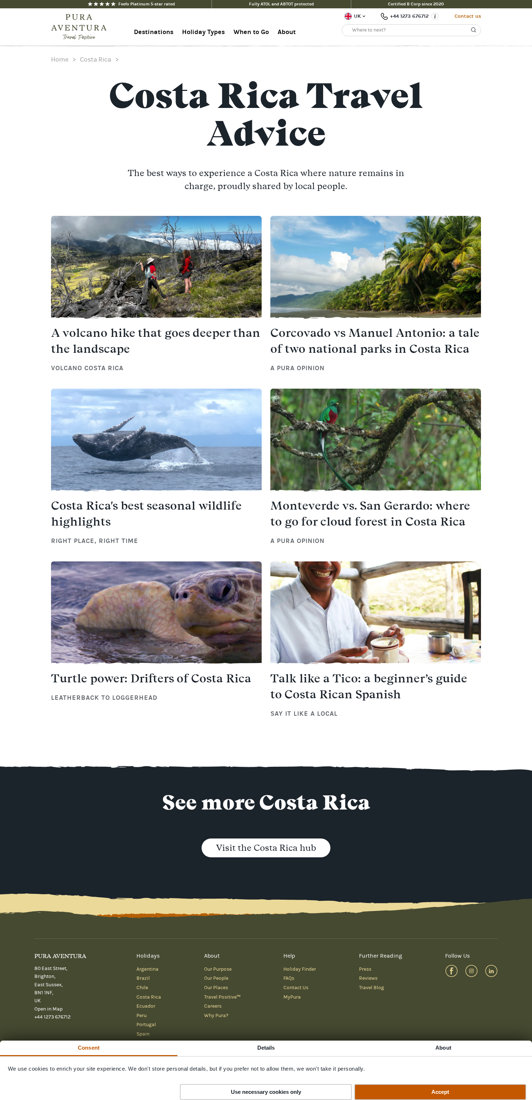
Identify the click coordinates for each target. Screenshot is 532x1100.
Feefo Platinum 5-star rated (146, 4)
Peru (141, 1016)
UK (357, 16)
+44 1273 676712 (409, 16)
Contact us (468, 16)
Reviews (368, 978)
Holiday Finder (299, 969)
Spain (142, 1034)
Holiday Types (203, 32)
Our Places (216, 988)
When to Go (251, 32)
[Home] (81, 27)
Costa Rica (95, 59)
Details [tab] (266, 1048)
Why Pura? (216, 1016)
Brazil (143, 978)
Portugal (146, 1025)
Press (365, 969)
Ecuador (145, 1006)
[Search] (474, 30)
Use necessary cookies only (266, 1092)
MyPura (292, 997)
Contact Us (295, 988)
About (287, 32)
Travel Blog (371, 988)
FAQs (288, 978)
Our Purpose (218, 969)
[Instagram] (471, 971)
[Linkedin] (491, 971)
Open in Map (48, 1009)
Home (59, 59)
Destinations (153, 32)
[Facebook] (451, 971)
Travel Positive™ (222, 997)
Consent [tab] (89, 1048)
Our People (216, 978)
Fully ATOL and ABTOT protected (281, 4)
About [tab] (443, 1048)
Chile (142, 988)
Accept (440, 1092)
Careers (212, 1006)
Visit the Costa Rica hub (266, 847)
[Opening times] (435, 16)
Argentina (147, 969)
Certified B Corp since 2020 (416, 4)
